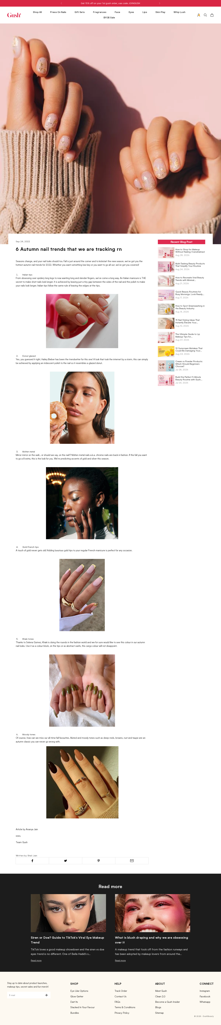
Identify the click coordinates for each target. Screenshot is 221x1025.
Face (117, 12)
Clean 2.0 (160, 996)
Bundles (74, 1012)
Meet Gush (161, 990)
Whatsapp (205, 1001)
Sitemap (159, 1012)
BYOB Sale (109, 17)
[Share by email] (131, 860)
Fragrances (99, 12)
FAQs (117, 1001)
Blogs (158, 1007)
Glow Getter (76, 996)
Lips (145, 12)
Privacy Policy (122, 1012)
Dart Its (74, 1001)
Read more (36, 960)
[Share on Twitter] (65, 860)
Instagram (205, 990)
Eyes (131, 12)
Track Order (121, 990)
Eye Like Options (79, 990)
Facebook (205, 996)
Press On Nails (58, 12)
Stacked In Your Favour (82, 1007)
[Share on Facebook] (32, 860)
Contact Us (120, 996)
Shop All (37, 12)
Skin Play (160, 12)
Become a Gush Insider (167, 1001)
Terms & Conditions (125, 1007)
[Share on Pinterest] (98, 860)
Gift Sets (80, 12)
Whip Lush (179, 12)
